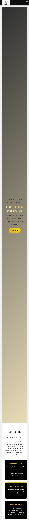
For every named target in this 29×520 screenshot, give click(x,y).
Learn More (14, 230)
